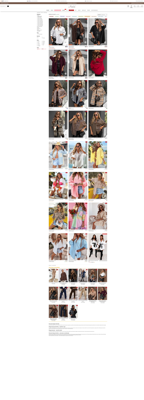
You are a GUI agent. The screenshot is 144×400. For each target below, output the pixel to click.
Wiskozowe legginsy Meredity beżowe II (53, 282)
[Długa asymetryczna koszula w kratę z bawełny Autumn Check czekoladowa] (58, 93)
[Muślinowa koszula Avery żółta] (97, 154)
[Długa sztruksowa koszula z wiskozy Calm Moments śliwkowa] (58, 63)
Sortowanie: (99, 14)
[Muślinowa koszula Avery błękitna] (78, 246)
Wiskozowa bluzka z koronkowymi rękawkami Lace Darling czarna (53, 300)
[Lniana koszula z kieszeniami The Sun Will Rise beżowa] (97, 185)
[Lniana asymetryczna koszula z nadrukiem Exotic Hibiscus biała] (58, 185)
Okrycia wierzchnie (58, 10)
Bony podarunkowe (94, 10)
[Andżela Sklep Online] (72, 6)
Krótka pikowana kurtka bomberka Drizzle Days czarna (73, 318)
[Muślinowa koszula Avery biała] (58, 246)
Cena (38, 47)
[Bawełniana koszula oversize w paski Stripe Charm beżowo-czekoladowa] (97, 124)
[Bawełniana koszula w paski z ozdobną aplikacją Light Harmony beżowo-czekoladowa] (78, 124)
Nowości (47, 10)
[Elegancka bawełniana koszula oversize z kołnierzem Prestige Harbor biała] (58, 31)
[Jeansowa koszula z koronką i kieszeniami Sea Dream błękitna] (58, 154)
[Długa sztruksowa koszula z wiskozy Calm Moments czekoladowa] (78, 31)
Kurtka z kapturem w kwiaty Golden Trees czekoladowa (93, 283)
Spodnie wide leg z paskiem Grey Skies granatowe (63, 300)
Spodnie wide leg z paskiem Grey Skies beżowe (82, 300)
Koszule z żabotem (100, 16)
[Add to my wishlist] (65, 42)
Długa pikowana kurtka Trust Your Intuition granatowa (83, 283)
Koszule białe (56, 16)
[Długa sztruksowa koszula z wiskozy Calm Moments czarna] (97, 31)
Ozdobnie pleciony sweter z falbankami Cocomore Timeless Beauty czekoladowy (63, 283)
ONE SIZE (66, 107)
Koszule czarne (62, 16)
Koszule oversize (68, 16)
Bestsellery (84, 10)
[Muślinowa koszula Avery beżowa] (97, 216)
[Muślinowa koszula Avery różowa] (78, 185)
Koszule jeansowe (40, 20)
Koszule (42, 12)
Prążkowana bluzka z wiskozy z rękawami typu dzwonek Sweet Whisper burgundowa (102, 301)
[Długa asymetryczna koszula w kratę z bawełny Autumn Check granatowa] (78, 93)
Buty (76, 10)
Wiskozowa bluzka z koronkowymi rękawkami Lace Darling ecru (102, 283)
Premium (88, 10)
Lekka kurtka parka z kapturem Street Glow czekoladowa (73, 283)
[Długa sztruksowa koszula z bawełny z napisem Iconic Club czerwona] (97, 63)
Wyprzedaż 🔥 (71, 10)
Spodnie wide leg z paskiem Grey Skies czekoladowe (73, 300)
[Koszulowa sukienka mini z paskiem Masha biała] (97, 246)
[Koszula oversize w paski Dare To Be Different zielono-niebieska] (78, 216)
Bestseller (50, 44)
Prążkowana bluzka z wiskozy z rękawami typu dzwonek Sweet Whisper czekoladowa (53, 319)
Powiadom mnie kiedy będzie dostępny (103, 260)
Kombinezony (38, 28)
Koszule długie (39, 16)
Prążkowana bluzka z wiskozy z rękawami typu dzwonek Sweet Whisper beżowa (92, 301)
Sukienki (63, 10)
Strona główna (38, 12)
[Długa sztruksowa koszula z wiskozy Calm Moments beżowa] (78, 63)
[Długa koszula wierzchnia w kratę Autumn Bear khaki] (58, 124)
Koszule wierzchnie (40, 21)
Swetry (38, 29)
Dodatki (79, 10)
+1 (106, 169)
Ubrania (52, 10)
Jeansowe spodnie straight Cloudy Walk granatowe (63, 318)
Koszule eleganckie (40, 22)
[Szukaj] (8, 6)
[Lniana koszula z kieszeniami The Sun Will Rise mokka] (58, 216)
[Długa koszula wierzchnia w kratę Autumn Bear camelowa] (97, 93)
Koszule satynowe (40, 19)
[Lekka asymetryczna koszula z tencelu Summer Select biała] (78, 154)
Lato (67, 10)
